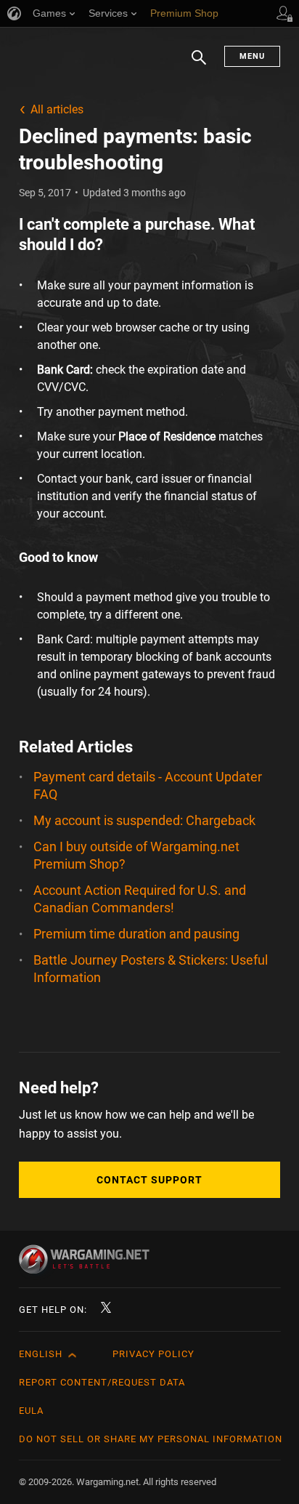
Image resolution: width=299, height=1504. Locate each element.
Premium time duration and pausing (136, 933)
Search (199, 64)
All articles (56, 109)
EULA (31, 1410)
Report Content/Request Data (102, 1382)
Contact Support (149, 1180)
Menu (252, 56)
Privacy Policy (153, 1353)
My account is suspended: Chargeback (144, 820)
